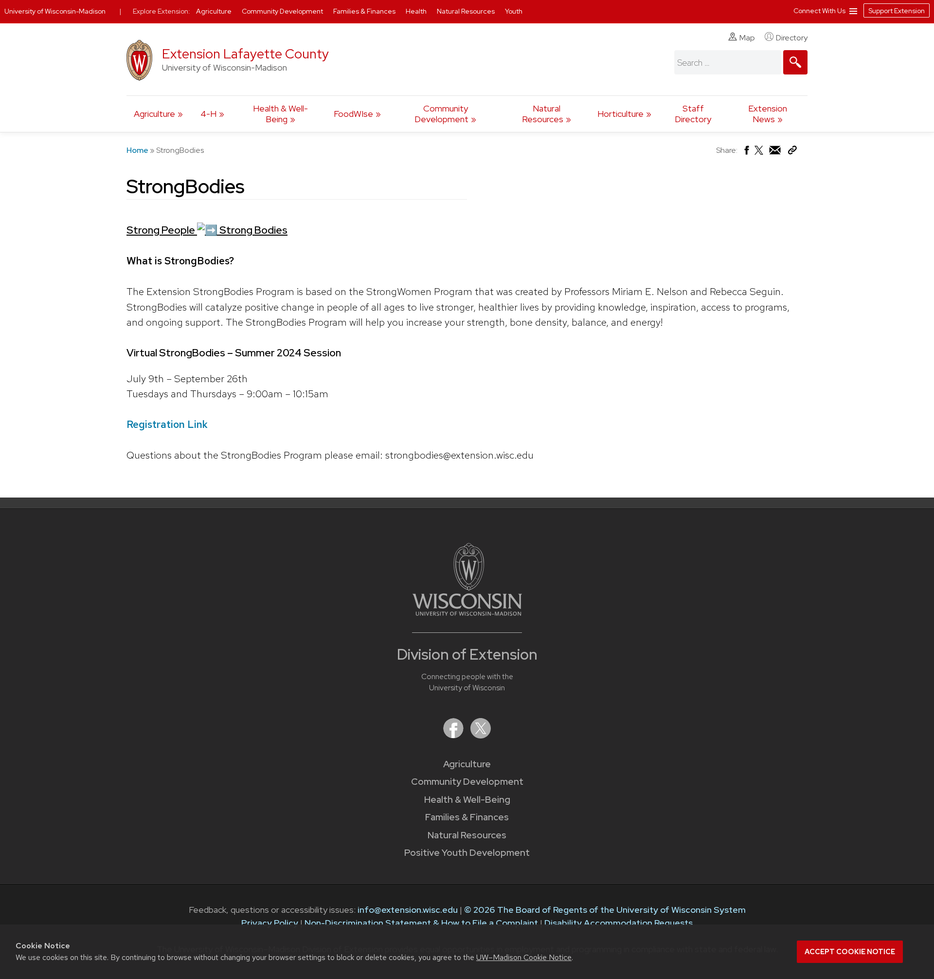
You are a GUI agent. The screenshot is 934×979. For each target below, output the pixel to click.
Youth (513, 11)
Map (747, 38)
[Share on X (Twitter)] (759, 154)
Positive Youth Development (467, 853)
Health (417, 11)
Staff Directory (693, 114)
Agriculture (154, 113)
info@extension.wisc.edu (408, 909)
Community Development (441, 114)
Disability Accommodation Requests (618, 922)
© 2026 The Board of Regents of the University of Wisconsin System (605, 909)
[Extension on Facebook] (454, 735)
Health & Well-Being (280, 114)
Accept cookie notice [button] (850, 952)
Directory (792, 38)
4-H (208, 113)
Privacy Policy (269, 922)
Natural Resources (542, 114)
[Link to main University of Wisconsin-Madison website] (467, 613)
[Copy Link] (792, 152)
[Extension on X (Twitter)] (480, 735)
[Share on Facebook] (746, 153)
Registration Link (167, 424)
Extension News (767, 114)
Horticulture (620, 113)
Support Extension (896, 10)
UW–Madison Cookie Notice (524, 957)
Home (137, 150)
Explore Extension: (161, 11)
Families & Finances (467, 817)
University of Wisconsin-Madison (55, 11)
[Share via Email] (775, 153)
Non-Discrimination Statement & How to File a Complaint (421, 922)
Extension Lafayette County (245, 53)
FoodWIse (353, 113)
